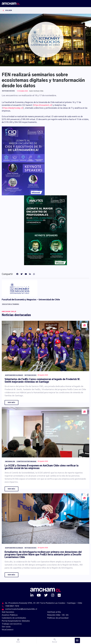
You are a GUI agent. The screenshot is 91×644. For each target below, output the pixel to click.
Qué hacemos (8, 612)
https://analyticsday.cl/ (13, 108)
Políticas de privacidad (57, 618)
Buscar (54, 640)
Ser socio (6, 627)
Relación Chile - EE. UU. (58, 615)
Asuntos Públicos (10, 615)
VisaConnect (7, 630)
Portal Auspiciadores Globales (16, 621)
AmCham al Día (54, 612)
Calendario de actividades (14, 618)
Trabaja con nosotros (12, 624)
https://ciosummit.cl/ (43, 105)
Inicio (18, 640)
